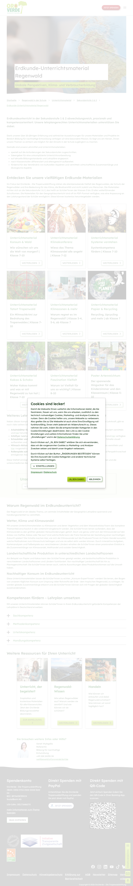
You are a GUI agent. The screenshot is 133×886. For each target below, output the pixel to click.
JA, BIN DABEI (76, 479)
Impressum (36, 472)
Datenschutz (50, 472)
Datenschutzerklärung (68, 437)
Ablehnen (95, 479)
